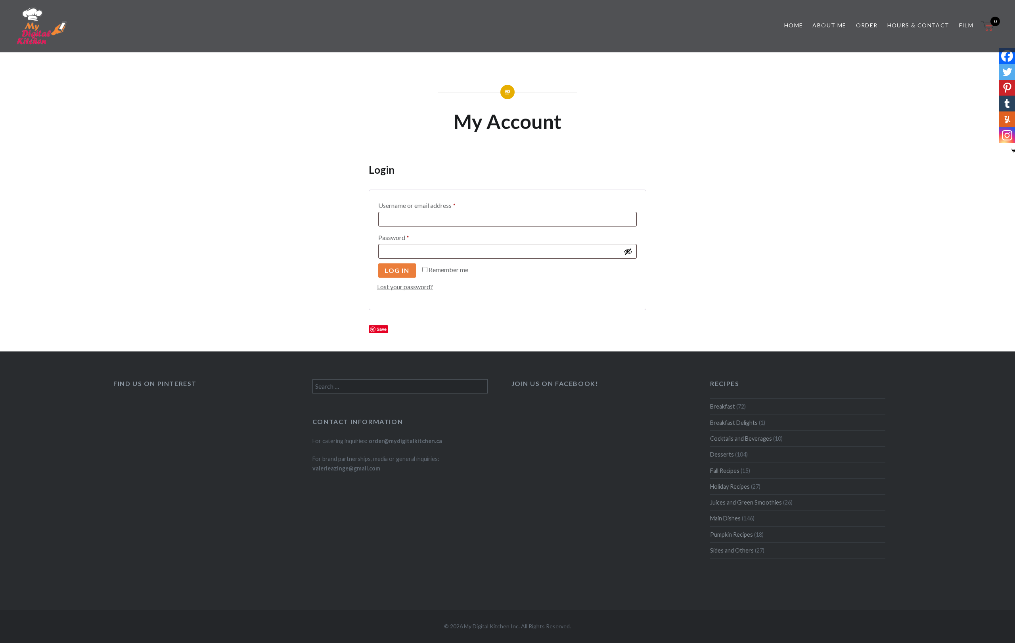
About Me (829, 25)
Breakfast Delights (734, 422)
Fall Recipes (724, 470)
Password (405, 237)
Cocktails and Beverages (741, 438)
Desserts (722, 454)
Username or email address (429, 205)
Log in (397, 270)
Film (966, 25)
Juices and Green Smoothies (746, 502)
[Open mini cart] (988, 31)
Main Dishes (725, 518)
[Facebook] (1007, 56)
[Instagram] (1007, 135)
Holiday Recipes (730, 486)
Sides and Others (732, 550)
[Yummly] (1007, 119)
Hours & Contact (918, 25)
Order (867, 25)
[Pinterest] (1007, 88)
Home (793, 25)
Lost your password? (405, 286)
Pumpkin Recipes (731, 534)
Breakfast (722, 406)
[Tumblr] (1007, 103)
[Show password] (628, 251)
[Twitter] (1007, 72)
